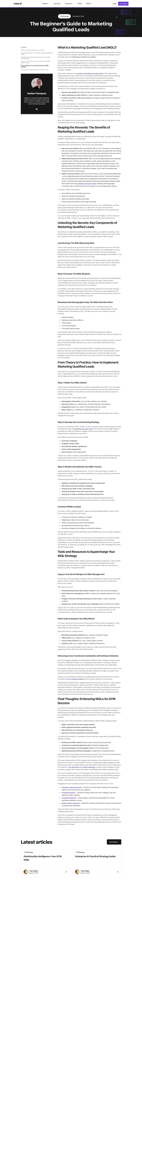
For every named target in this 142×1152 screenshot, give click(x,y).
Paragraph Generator (69, 798)
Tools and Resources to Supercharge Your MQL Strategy (35, 66)
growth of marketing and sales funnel (90, 73)
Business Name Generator (71, 803)
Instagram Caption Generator (72, 787)
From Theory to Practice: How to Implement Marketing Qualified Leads (35, 62)
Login (114, 3)
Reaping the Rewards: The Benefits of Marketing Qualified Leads (37, 53)
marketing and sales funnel (86, 183)
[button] (46, 3)
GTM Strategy (64, 16)
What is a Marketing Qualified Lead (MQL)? (32, 50)
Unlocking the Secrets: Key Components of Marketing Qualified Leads (35, 57)
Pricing (79, 3)
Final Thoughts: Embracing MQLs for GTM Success (34, 69)
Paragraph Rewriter (68, 792)
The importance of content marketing (82, 767)
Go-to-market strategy (75, 679)
